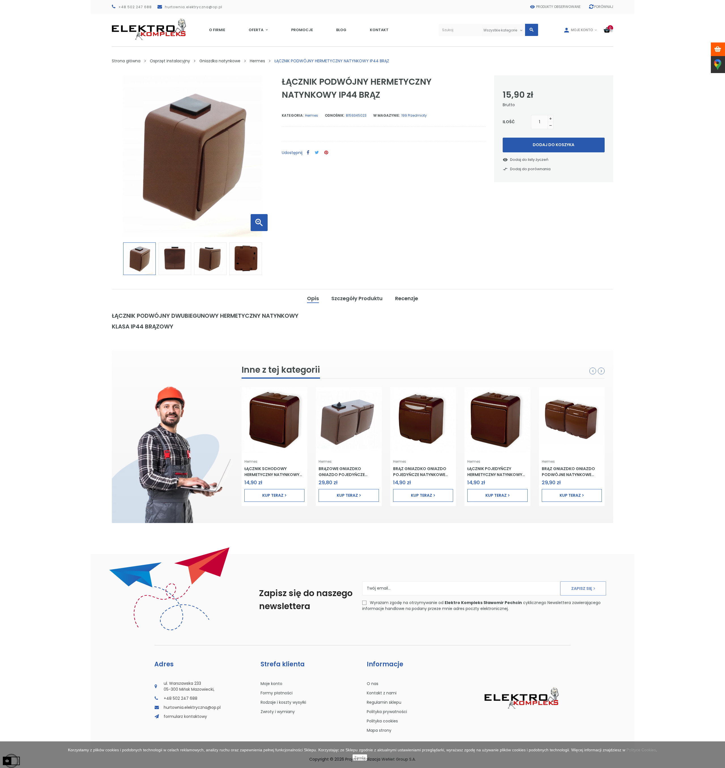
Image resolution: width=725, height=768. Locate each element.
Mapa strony (379, 730)
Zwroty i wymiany (278, 711)
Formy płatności (277, 693)
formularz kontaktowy (185, 716)
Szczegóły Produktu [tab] (357, 298)
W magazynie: (386, 115)
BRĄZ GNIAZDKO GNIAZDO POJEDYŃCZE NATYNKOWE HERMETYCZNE (419, 471)
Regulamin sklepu (384, 702)
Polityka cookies (382, 721)
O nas (372, 683)
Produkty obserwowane (558, 6)
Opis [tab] (313, 298)
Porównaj (603, 6)
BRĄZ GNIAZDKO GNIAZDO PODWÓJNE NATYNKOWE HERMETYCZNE (568, 471)
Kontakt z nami (381, 693)
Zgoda (360, 757)
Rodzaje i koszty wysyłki (283, 702)
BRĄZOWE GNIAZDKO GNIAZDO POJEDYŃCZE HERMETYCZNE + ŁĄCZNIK (343, 471)
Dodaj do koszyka (553, 145)
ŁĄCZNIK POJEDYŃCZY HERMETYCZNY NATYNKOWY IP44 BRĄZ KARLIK (494, 471)
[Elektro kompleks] (149, 30)
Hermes (250, 461)
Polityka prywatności (387, 711)
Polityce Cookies (641, 750)
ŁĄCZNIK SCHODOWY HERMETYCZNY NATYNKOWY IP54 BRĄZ (271, 471)
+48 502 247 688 (135, 7)
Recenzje (406, 298)
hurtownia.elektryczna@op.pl (193, 7)
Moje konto (271, 683)
